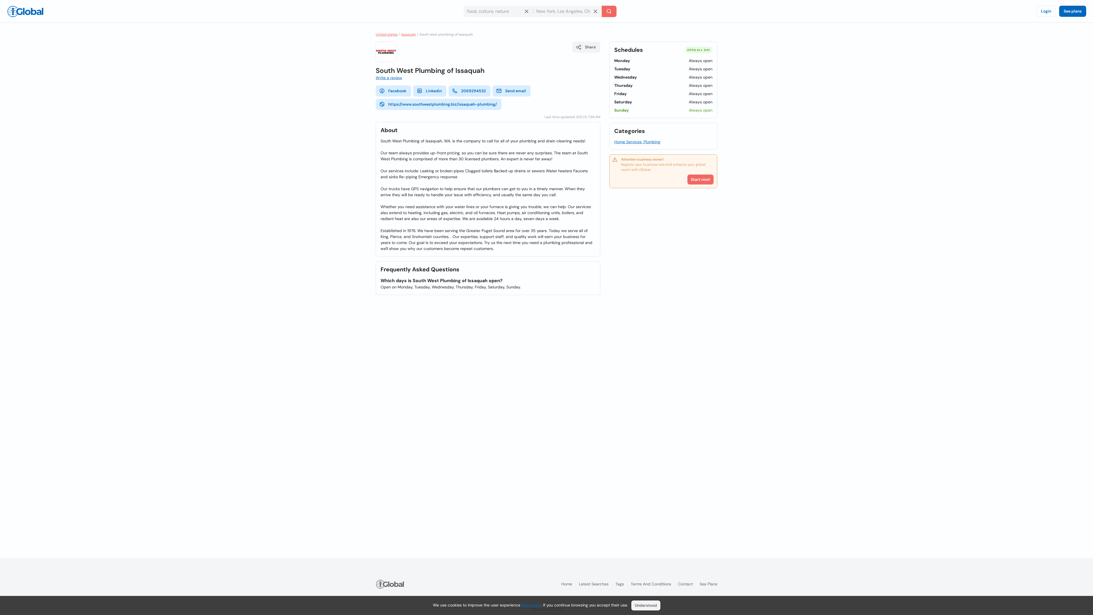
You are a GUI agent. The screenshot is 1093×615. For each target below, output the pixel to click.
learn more (531, 605)
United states (387, 34)
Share (590, 47)
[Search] (609, 11)
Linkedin (434, 90)
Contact (685, 584)
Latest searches (594, 584)
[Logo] (25, 11)
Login (1046, 11)
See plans (1073, 11)
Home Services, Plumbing (637, 141)
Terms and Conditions (651, 584)
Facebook (397, 90)
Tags (619, 584)
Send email (515, 90)
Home (566, 584)
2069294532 (473, 90)
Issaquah (408, 34)
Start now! (700, 179)
